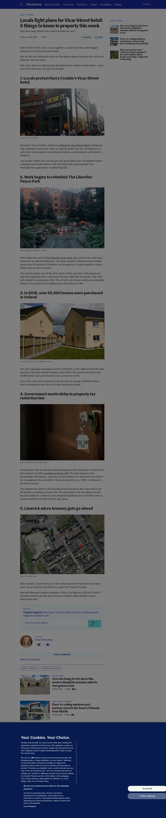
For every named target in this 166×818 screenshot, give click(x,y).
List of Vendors (30, 806)
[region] (83, 770)
